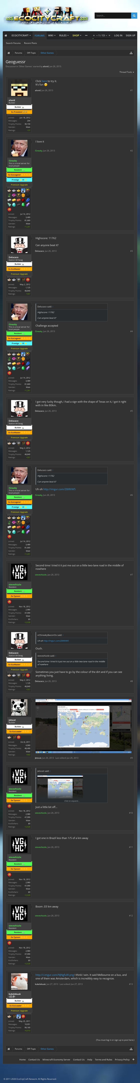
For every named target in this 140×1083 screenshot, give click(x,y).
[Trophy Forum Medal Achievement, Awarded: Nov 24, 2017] (23, 1016)
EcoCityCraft (20, 35)
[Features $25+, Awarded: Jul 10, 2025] (23, 195)
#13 (131, 984)
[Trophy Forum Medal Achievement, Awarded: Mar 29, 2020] (19, 737)
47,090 (27, 613)
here (44, 81)
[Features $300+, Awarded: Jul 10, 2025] (9, 205)
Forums (40, 35)
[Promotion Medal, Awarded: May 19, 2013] (23, 280)
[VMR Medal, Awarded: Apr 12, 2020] (9, 195)
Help (89, 1059)
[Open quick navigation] (131, 53)
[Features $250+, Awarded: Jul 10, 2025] (28, 200)
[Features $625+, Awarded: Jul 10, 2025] (23, 205)
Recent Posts (30, 43)
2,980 (28, 609)
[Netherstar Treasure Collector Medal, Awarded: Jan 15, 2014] (19, 280)
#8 (131, 681)
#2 (131, 150)
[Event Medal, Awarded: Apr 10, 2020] (19, 195)
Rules (63, 35)
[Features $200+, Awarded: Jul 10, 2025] (23, 200)
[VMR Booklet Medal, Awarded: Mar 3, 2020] (14, 195)
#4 (131, 331)
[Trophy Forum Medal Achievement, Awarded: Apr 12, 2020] (9, 209)
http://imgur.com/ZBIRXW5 (59, 489)
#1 (131, 90)
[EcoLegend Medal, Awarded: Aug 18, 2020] (19, 190)
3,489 (28, 217)
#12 (131, 915)
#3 (131, 251)
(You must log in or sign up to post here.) (115, 1039)
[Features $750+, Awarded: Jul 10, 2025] (28, 205)
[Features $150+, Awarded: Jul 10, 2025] (19, 200)
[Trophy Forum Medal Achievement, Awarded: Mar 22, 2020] (28, 280)
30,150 (27, 124)
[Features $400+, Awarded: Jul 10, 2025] (14, 205)
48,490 (27, 748)
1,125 (28, 287)
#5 (131, 411)
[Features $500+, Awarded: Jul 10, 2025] (19, 205)
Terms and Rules (103, 1059)
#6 (131, 495)
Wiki (50, 35)
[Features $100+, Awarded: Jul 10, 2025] (14, 200)
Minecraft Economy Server (56, 1059)
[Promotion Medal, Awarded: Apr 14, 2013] (14, 737)
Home (22, 1059)
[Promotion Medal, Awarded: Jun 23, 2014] (14, 1016)
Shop (76, 35)
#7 (131, 574)
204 (28, 120)
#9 (131, 758)
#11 (131, 847)
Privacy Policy (122, 1059)
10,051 (27, 1024)
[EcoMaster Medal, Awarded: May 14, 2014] (14, 280)
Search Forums (13, 43)
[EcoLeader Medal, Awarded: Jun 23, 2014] (9, 1016)
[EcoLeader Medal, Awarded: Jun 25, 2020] (9, 190)
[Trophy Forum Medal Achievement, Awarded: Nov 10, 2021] (9, 602)
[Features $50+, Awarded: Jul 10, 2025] (28, 195)
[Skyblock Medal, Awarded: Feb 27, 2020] (23, 190)
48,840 (27, 290)
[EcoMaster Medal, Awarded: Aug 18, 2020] (14, 190)
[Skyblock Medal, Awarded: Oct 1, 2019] (19, 1016)
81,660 (27, 220)
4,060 (28, 745)
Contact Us (34, 1059)
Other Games (25, 66)
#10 (131, 813)
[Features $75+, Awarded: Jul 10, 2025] (9, 200)
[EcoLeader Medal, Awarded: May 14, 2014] (9, 280)
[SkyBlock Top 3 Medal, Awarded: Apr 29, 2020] (28, 190)
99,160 (27, 1027)
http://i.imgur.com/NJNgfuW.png (55, 974)
